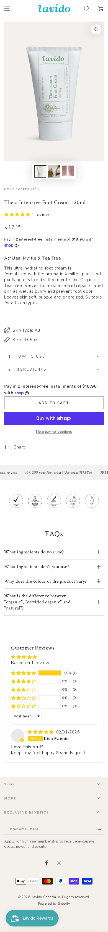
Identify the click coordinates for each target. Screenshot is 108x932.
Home (9, 189)
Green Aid (27, 189)
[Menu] (7, 8)
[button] (86, 8)
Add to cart (53, 403)
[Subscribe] (100, 829)
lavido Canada (44, 897)
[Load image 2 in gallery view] (54, 171)
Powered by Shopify (54, 903)
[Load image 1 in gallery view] (40, 171)
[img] (41, 732)
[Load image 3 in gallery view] (68, 171)
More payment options (54, 431)
